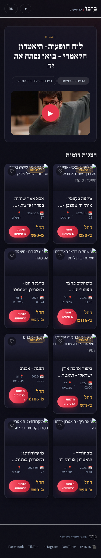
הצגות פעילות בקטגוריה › (34, 80)
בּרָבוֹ (83, 8)
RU (11, 8)
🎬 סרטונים (88, 546)
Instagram (50, 546)
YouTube (69, 546)
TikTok (33, 546)
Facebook (16, 546)
